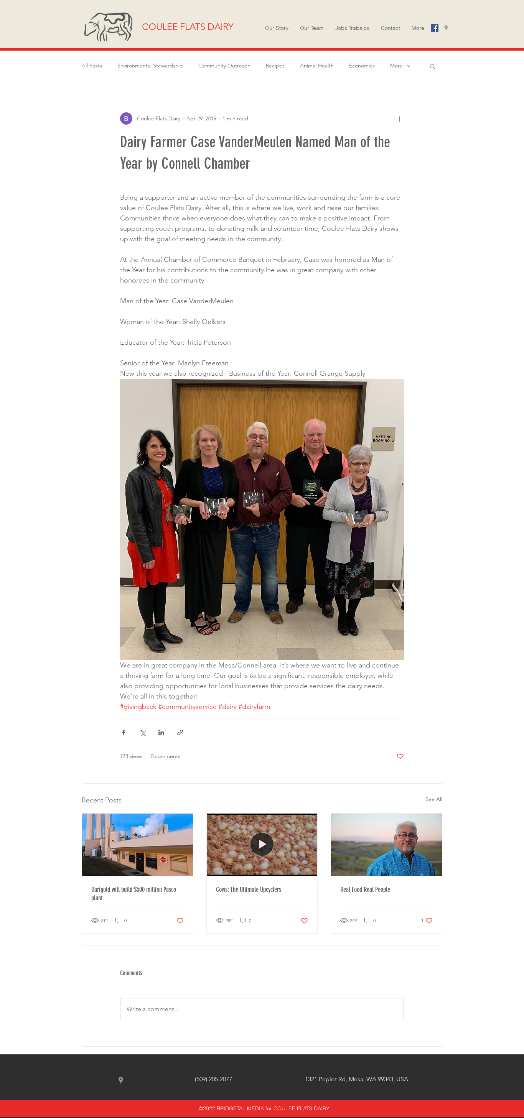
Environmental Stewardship (150, 65)
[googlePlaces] (446, 28)
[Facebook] (434, 28)
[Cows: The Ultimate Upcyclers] (262, 845)
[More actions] (399, 118)
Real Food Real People (365, 889)
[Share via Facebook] (123, 732)
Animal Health (317, 65)
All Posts (92, 65)
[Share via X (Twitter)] (142, 732)
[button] (418, 28)
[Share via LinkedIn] (161, 732)
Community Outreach (224, 65)
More (396, 65)
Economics (362, 65)
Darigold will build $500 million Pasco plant (133, 893)
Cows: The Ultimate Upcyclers (248, 889)
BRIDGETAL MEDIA (240, 1108)
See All (433, 799)
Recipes (275, 65)
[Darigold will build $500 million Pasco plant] (137, 845)
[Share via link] (180, 732)
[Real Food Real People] (386, 845)
